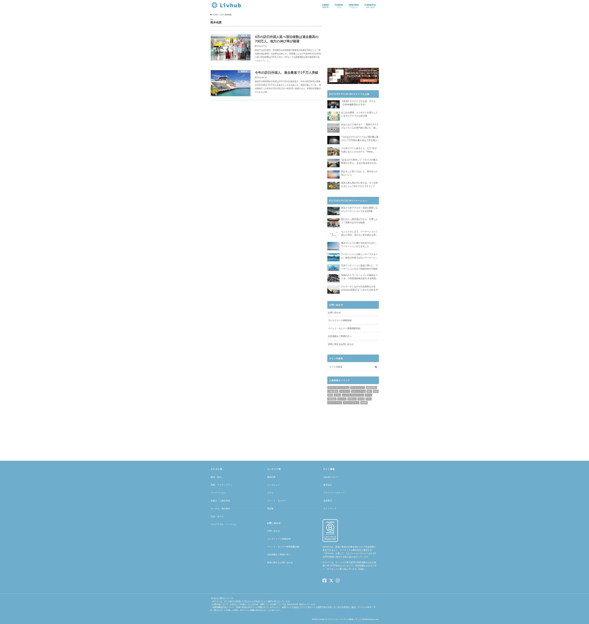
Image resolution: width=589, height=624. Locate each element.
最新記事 (271, 477)
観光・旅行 (216, 477)
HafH (368, 399)
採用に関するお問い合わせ (341, 344)
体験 (376, 391)
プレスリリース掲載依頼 (340, 320)
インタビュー (273, 484)
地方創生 (332, 399)
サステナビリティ (351, 402)
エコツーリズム (334, 402)
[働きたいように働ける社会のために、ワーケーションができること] (333, 246)
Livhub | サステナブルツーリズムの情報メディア (339, 619)
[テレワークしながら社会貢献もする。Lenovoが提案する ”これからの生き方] (333, 290)
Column (339, 5)
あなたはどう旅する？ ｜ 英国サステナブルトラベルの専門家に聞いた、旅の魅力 (360, 126)
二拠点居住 (332, 391)
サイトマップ (329, 508)
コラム (270, 492)
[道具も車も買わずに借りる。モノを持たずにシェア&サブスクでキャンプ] (333, 185)
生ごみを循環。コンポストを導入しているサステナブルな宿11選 (359, 114)
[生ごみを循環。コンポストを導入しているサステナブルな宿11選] (333, 116)
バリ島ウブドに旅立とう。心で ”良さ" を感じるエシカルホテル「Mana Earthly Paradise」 (359, 150)
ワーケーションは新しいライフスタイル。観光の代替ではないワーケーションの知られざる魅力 (359, 256)
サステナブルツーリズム (338, 387)
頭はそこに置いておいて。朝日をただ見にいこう (359, 173)
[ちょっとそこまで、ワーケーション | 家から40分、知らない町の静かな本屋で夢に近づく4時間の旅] (333, 235)
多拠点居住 (371, 387)
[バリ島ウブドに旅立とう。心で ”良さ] (333, 151)
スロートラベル (358, 391)
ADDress (352, 399)
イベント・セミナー (276, 500)
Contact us (370, 5)
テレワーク (344, 391)
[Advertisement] (238, 126)
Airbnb (361, 399)
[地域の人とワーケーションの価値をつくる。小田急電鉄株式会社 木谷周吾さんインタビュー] (333, 278)
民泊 (330, 395)
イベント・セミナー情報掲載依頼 (344, 328)
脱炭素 (364, 402)
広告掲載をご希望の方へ (340, 336)
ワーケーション (357, 387)
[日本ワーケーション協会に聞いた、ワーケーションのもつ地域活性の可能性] (333, 268)
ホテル (337, 395)
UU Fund (329, 553)
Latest (325, 5)
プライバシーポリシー (334, 492)
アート (368, 395)
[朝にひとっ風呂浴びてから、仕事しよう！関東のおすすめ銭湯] (333, 222)
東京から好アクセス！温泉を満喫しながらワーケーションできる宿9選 (359, 209)
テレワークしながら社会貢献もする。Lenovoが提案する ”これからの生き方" (359, 288)
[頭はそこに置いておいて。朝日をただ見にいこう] (333, 174)
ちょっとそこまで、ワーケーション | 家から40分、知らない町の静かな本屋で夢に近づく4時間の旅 (359, 233)
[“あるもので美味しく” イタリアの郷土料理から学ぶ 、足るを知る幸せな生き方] (333, 163)
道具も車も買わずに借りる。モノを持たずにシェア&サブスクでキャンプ (359, 184)
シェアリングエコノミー (353, 395)
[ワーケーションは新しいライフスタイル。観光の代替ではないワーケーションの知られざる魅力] (333, 257)
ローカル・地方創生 (220, 508)
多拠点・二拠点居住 (220, 500)
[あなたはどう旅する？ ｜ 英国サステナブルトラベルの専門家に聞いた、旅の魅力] (333, 128)
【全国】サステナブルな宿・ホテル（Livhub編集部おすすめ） (358, 103)
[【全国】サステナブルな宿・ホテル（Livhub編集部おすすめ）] (333, 104)
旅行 (369, 391)
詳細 (361, 569)
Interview (354, 5)
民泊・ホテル (217, 516)
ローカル (342, 399)
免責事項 (327, 500)
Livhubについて (330, 477)
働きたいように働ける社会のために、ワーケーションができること (359, 244)
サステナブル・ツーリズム (224, 524)
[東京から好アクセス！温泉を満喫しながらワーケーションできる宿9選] (333, 211)
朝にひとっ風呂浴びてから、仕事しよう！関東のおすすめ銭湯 (359, 221)
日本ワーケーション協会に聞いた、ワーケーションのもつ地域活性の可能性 (359, 267)
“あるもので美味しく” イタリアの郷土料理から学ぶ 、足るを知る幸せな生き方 (359, 161)
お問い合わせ (334, 312)
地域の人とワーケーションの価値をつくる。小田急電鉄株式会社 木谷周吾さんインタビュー (359, 277)
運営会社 (327, 484)
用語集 (270, 508)
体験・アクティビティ (221, 484)
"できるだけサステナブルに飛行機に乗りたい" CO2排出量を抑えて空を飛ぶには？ (359, 138)
